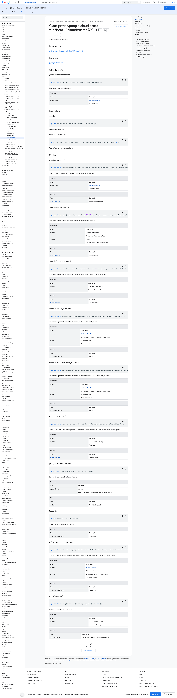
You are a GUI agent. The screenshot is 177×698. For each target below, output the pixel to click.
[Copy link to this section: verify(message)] (65, 596)
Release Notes (69, 680)
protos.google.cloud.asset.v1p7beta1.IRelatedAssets (66, 51)
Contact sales (31, 683)
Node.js (28, 8)
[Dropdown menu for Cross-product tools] (57, 2)
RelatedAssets (55, 201)
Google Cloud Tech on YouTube (148, 686)
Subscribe (155, 694)
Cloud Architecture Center (109, 683)
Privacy (39, 694)
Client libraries (40, 8)
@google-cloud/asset (56, 63)
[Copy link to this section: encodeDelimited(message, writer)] (81, 363)
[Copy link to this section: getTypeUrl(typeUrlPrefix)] (72, 464)
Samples (32, 12)
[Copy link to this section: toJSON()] (59, 511)
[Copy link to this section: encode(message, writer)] (72, 309)
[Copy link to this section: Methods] (61, 155)
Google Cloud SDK (14, 8)
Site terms (46, 694)
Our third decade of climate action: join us (76, 694)
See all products (31, 674)
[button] (12, 76)
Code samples (106, 680)
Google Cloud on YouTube (146, 683)
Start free (169, 8)
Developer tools (69, 21)
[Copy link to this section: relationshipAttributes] (69, 135)
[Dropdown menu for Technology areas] (38, 2)
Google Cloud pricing (33, 677)
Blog (140, 674)
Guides (14, 12)
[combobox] (131, 2)
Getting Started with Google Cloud (112, 677)
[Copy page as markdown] (105, 30)
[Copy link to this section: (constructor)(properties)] (72, 75)
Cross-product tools (48, 2)
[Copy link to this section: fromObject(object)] (68, 416)
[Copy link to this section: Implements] (63, 46)
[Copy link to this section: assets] (56, 116)
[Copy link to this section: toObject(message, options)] (75, 542)
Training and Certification (109, 686)
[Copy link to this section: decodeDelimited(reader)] (72, 261)
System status (69, 683)
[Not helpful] (126, 21)
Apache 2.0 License (50, 660)
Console (147, 2)
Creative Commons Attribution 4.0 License (95, 658)
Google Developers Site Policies (75, 660)
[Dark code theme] (122, 79)
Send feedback (121, 26)
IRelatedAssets (94, 100)
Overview (5, 12)
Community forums (70, 674)
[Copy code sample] (125, 79)
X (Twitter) (142, 680)
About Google (31, 694)
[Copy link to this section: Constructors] (65, 70)
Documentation (59, 21)
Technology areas (30, 2)
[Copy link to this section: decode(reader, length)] (70, 207)
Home (50, 21)
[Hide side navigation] (22, 695)
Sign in (173, 2)
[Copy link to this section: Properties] (62, 111)
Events (141, 677)
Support (67, 677)
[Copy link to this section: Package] (59, 58)
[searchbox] (12, 17)
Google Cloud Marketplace (34, 680)
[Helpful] (123, 21)
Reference (23, 12)
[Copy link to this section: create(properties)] (67, 160)
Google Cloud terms (56, 694)
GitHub (104, 674)
